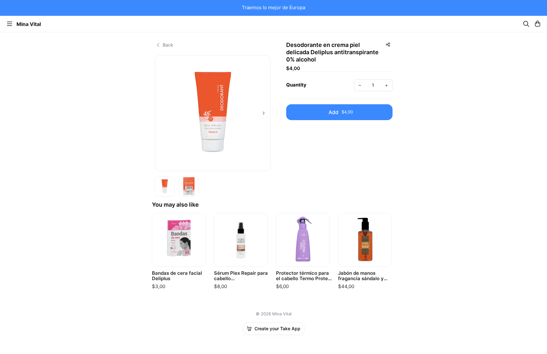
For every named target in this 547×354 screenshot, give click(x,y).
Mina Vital (28, 24)
